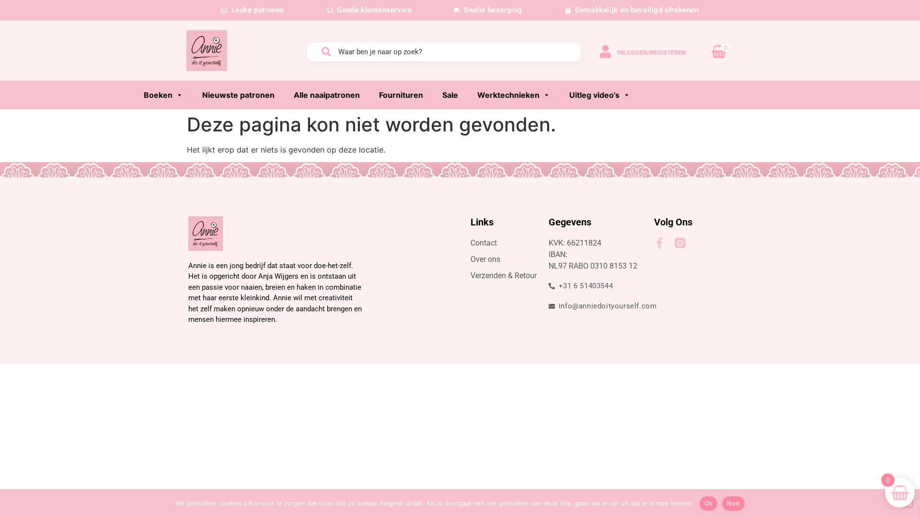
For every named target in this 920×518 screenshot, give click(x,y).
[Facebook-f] (659, 242)
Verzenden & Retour (504, 275)
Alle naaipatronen (327, 95)
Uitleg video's (594, 95)
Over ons (485, 259)
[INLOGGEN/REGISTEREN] (605, 51)
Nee (733, 503)
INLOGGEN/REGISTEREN (651, 52)
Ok (708, 503)
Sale (450, 95)
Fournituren (401, 95)
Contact (484, 242)
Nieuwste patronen (238, 95)
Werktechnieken (508, 95)
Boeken (158, 95)
